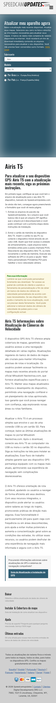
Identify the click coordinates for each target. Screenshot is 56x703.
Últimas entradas (14, 633)
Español (12, 669)
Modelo (7, 65)
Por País (23, 80)
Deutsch (42, 669)
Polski (47, 672)
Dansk (39, 672)
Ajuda (8, 619)
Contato (37, 686)
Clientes (46, 686)
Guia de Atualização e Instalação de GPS (28, 573)
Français (9, 672)
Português (31, 669)
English (21, 669)
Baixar (8, 594)
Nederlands (20, 672)
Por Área (23, 75)
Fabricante (9, 54)
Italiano (31, 672)
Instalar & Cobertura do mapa (21, 608)
